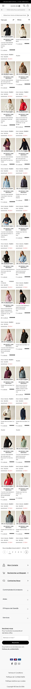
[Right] (28, 15)
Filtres (19, 20)
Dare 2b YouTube (19, 664)
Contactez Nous (13, 581)
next (29, 10)
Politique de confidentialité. (10, 649)
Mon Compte (12, 565)
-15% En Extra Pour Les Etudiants (15, 10)
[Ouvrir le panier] (28, 6)
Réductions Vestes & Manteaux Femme (15, 15)
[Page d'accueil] (15, 5)
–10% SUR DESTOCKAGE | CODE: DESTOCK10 (16, 1)
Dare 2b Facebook (12, 664)
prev (2, 10)
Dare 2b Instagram (15, 664)
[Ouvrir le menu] (3, 6)
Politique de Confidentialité (15, 677)
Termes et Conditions (15, 673)
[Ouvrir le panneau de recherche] (24, 6)
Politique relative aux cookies (15, 681)
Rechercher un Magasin (16, 573)
